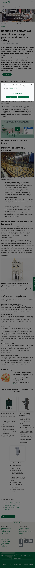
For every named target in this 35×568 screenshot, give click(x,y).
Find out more (12, 88)
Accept (23, 97)
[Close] (32, 85)
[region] (17, 92)
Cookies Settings (17, 93)
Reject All (11, 97)
